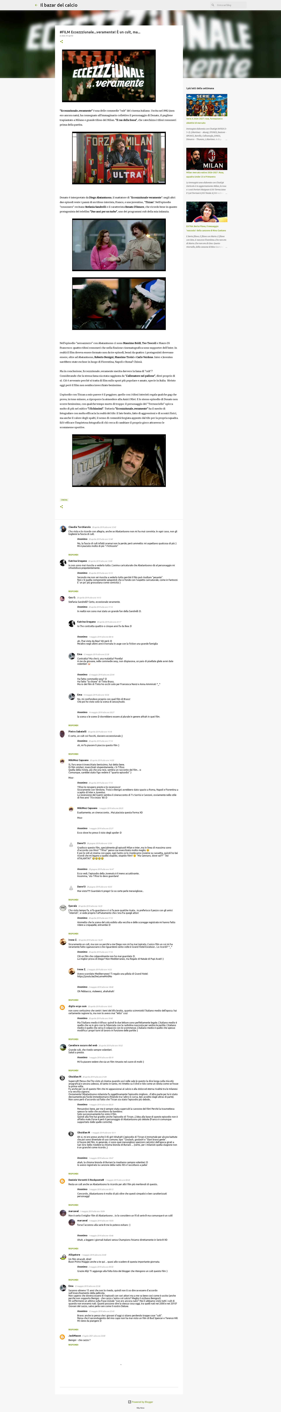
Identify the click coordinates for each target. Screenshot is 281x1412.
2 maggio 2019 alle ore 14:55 (99, 969)
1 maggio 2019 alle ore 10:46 (101, 1236)
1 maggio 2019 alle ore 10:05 (101, 1221)
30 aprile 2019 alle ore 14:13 (89, 598)
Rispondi (73, 555)
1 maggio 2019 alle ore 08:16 (101, 637)
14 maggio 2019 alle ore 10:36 (96, 695)
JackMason (74, 1335)
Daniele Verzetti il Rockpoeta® (86, 1180)
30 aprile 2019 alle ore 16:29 (90, 940)
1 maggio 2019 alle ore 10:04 (92, 1211)
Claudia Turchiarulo (79, 527)
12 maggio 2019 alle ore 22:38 (96, 654)
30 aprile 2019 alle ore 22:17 (109, 622)
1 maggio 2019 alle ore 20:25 (110, 808)
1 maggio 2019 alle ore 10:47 (101, 1158)
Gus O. (72, 597)
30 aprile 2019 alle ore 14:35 (90, 906)
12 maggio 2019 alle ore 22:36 (87, 1286)
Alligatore (74, 1254)
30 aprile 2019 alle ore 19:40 (101, 1018)
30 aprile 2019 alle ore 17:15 (101, 783)
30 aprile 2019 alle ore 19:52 (110, 1045)
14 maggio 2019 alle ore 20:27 (101, 712)
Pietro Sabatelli (77, 731)
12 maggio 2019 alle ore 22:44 (101, 675)
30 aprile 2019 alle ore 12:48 (101, 539)
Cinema (64, 500)
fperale (72, 906)
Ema (79, 654)
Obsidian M (74, 1076)
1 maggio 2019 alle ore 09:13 (101, 1189)
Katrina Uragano (77, 561)
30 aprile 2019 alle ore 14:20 (102, 760)
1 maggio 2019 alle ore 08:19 (101, 1057)
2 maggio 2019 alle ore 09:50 (101, 1267)
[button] (61, 42)
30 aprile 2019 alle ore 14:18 (100, 732)
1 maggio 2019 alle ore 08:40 (117, 1180)
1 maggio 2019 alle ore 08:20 (101, 1105)
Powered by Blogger (142, 1402)
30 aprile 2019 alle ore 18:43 (100, 1006)
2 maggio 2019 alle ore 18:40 (101, 987)
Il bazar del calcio (59, 5)
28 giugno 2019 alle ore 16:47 (101, 869)
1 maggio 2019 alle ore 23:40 (93, 1255)
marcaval (73, 1211)
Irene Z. (72, 940)
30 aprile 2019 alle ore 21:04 (94, 1077)
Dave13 (81, 843)
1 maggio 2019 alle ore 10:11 (103, 1133)
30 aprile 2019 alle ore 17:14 (101, 607)
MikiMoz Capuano (78, 760)
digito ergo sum (77, 1006)
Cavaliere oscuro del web (82, 1045)
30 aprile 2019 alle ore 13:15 (101, 573)
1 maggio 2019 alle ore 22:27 (101, 828)
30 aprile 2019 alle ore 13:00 (100, 561)
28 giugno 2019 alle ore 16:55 (99, 887)
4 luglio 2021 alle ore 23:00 (93, 1336)
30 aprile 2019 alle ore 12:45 (104, 527)
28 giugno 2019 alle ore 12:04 (99, 843)
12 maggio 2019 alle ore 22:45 (101, 1311)
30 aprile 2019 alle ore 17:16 (101, 952)
